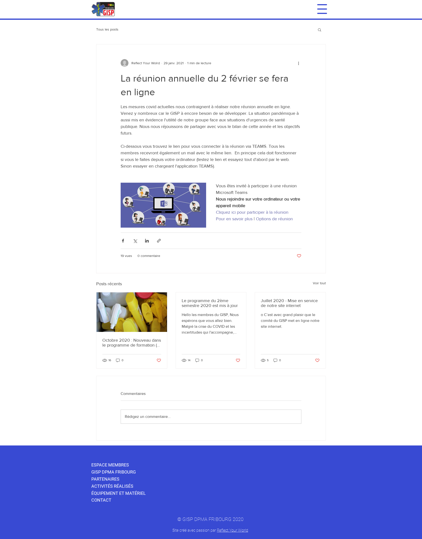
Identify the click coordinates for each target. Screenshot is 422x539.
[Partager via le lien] (159, 240)
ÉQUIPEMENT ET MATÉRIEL (118, 493)
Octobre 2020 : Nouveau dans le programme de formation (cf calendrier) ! (131, 343)
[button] (322, 9)
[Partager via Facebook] (123, 240)
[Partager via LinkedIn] (147, 240)
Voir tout (319, 283)
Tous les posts (107, 29)
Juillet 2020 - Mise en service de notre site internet (289, 303)
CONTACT (101, 500)
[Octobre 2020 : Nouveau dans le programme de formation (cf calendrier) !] (131, 312)
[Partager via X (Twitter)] (135, 240)
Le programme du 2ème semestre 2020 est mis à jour (210, 303)
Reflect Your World (232, 530)
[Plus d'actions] (298, 63)
